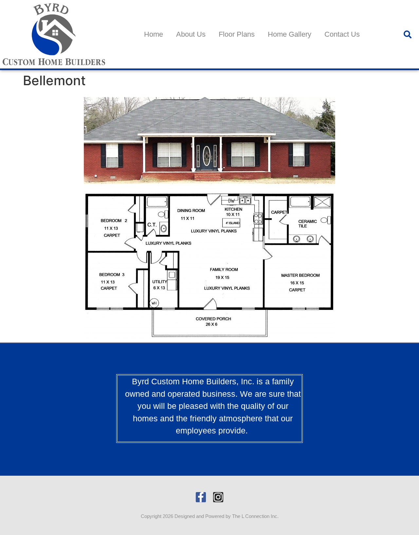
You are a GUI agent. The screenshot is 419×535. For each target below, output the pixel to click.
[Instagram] (218, 497)
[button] (407, 34)
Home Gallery (289, 34)
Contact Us (342, 34)
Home (153, 34)
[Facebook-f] (201, 497)
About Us (191, 34)
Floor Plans (237, 34)
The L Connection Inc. (255, 516)
